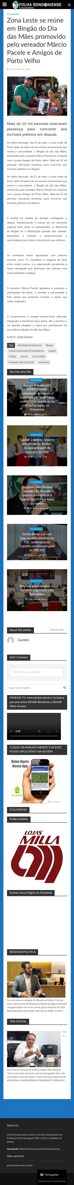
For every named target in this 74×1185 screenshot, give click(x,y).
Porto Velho (38, 356)
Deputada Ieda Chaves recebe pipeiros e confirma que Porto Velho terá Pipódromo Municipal (37, 1107)
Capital (52, 350)
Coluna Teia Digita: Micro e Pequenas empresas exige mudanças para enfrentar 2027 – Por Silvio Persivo (65, 1033)
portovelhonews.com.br (20, 1165)
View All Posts (57, 629)
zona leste (43, 362)
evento (24, 356)
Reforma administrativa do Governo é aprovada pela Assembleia (37, 590)
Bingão (49, 345)
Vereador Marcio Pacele (21, 362)
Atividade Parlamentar (30, 345)
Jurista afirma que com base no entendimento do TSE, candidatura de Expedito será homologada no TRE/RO (37, 542)
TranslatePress (58, 1181)
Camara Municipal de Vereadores (26, 350)
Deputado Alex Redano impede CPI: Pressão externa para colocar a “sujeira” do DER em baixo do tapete (37, 495)
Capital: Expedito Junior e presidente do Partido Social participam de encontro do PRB (37, 445)
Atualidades (13, 14)
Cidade (12, 356)
